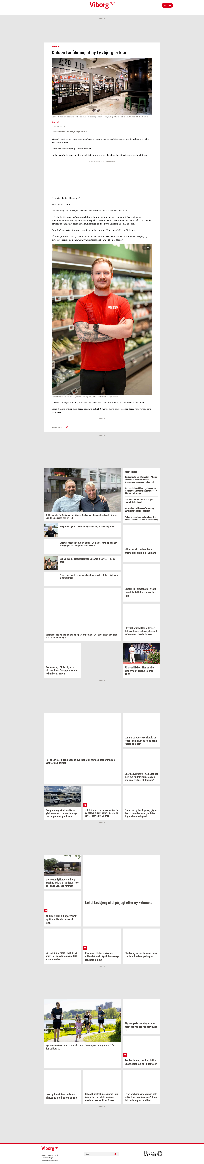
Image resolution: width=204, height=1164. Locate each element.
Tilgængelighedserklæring (49, 1161)
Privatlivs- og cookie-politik (49, 1155)
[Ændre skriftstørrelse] (53, 122)
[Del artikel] (58, 122)
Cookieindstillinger (47, 1158)
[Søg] (115, 1154)
